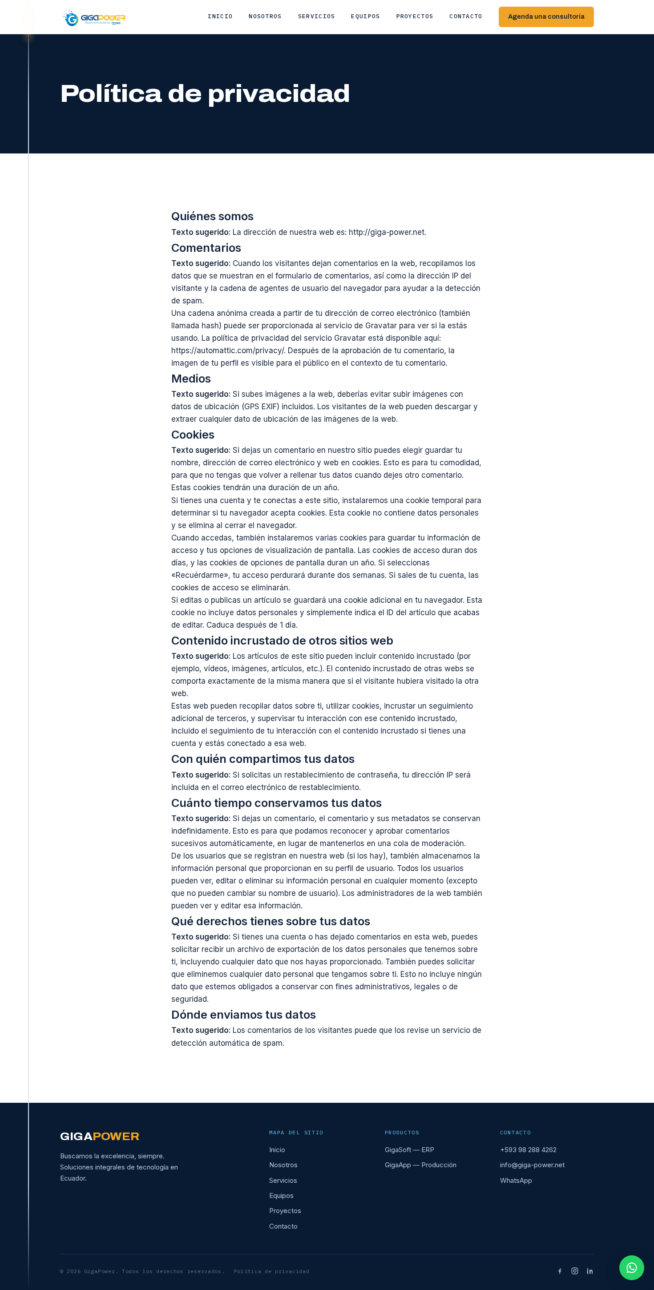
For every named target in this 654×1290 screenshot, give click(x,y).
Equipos (365, 16)
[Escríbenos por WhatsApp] (631, 1267)
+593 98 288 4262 (528, 1149)
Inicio (220, 16)
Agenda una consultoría (546, 16)
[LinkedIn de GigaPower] (590, 1271)
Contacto (465, 16)
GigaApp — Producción (420, 1165)
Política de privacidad (272, 1271)
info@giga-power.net (532, 1165)
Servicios (316, 16)
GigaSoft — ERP (409, 1149)
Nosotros (265, 16)
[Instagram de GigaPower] (575, 1271)
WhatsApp (516, 1180)
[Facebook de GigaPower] (560, 1271)
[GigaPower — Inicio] (94, 17)
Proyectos (415, 16)
